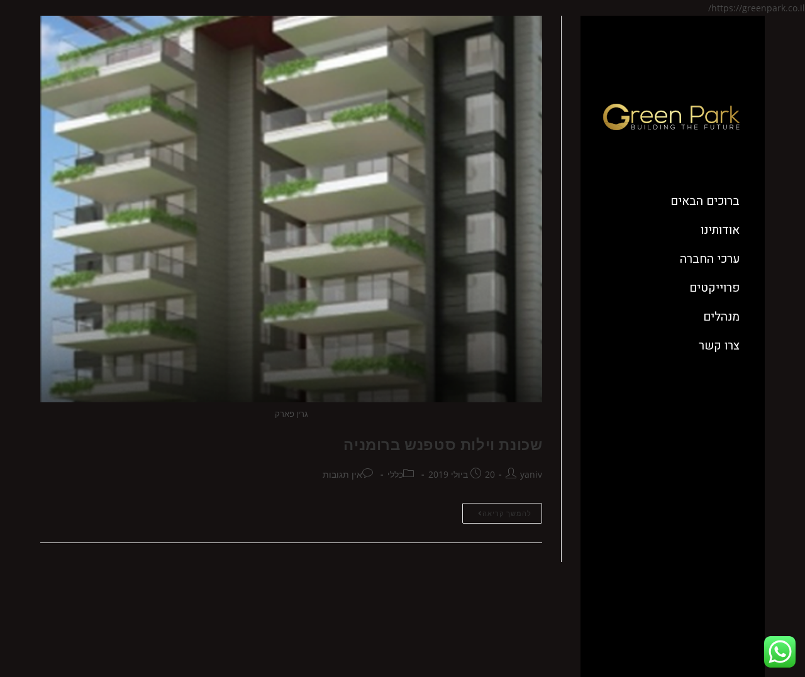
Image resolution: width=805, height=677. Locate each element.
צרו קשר (719, 346)
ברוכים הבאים (705, 201)
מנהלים (721, 317)
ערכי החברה (710, 259)
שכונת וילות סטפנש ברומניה (442, 444)
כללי (395, 474)
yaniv (531, 474)
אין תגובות (342, 474)
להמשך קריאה (496, 510)
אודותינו (720, 230)
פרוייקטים (714, 288)
